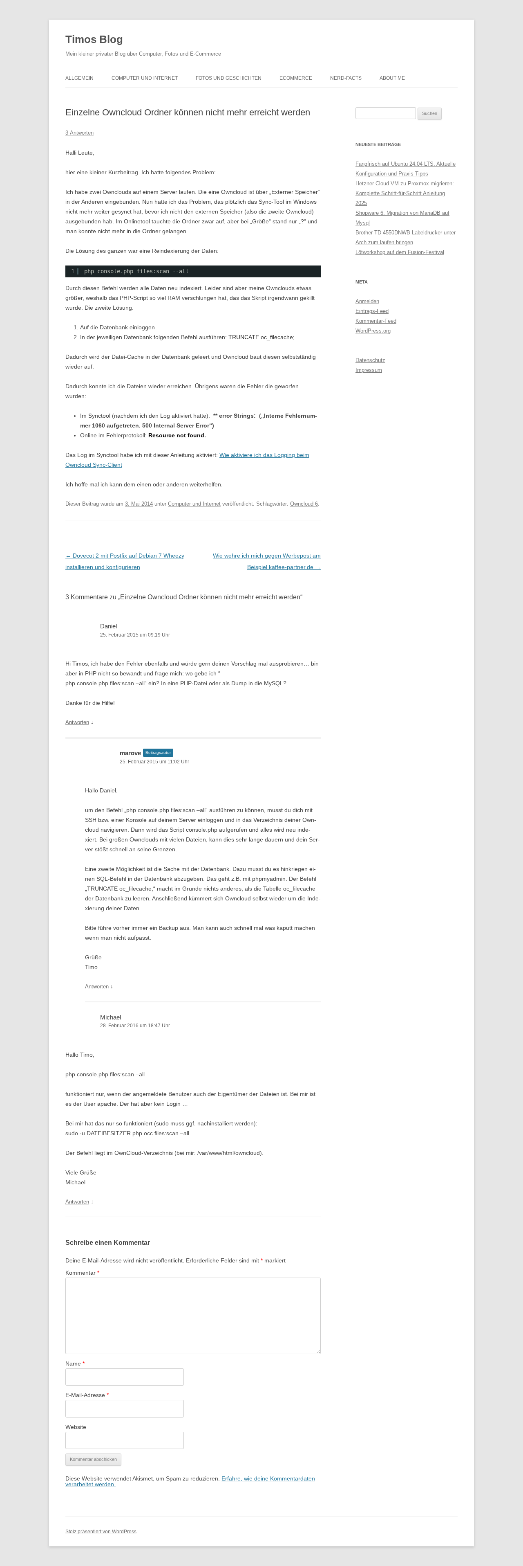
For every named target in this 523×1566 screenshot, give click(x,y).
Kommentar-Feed (375, 321)
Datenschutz (370, 360)
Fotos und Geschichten (229, 78)
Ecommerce (295, 78)
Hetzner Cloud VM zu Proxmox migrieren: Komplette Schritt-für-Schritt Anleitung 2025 (404, 193)
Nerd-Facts (346, 78)
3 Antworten (79, 133)
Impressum (368, 370)
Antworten (77, 722)
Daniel (108, 626)
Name (75, 1363)
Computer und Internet (145, 78)
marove (130, 752)
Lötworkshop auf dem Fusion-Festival (399, 252)
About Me (392, 78)
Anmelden (367, 301)
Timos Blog (94, 39)
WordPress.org (373, 331)
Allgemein (79, 78)
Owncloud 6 (304, 504)
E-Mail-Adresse (87, 1395)
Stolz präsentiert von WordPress (100, 1531)
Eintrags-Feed (372, 311)
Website (75, 1427)
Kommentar (82, 1272)
